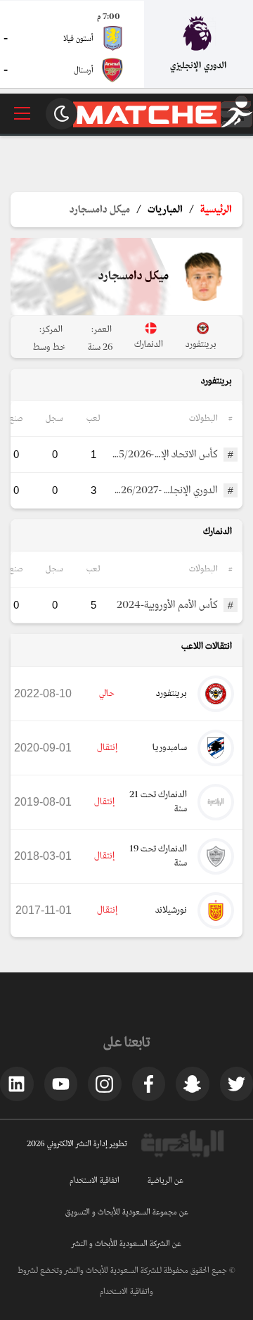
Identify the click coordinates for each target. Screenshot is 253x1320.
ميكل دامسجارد (100, 210)
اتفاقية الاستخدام (94, 1180)
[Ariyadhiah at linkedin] (17, 1083)
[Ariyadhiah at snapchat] (192, 1083)
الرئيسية (216, 210)
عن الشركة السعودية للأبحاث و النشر (126, 1244)
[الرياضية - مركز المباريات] (163, 125)
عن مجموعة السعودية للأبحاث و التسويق (126, 1212)
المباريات (165, 210)
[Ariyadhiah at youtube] (61, 1083)
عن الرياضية (165, 1180)
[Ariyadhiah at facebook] (149, 1083)
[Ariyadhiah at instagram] (105, 1083)
